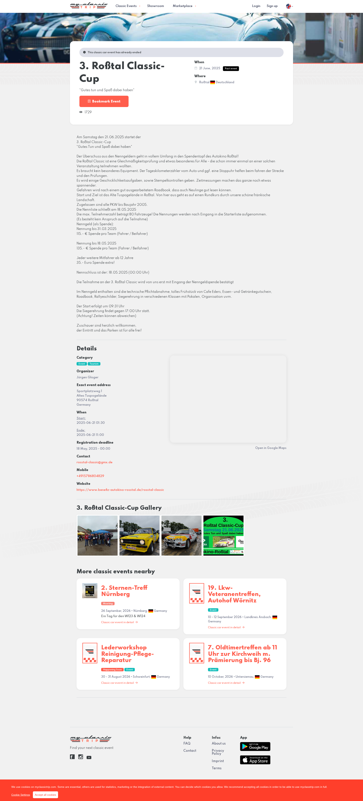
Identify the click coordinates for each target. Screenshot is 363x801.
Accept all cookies (45, 794)
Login (256, 6)
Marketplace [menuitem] (182, 6)
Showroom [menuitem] (155, 6)
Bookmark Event (106, 101)
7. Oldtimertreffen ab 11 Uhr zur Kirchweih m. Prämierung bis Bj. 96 (242, 654)
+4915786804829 (90, 476)
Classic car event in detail (117, 622)
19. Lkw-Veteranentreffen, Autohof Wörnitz (234, 594)
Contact (189, 750)
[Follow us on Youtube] (89, 758)
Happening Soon (112, 670)
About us (219, 743)
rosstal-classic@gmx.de (94, 462)
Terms (217, 768)
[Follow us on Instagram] (80, 758)
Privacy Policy (218, 752)
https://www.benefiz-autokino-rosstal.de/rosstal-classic (120, 490)
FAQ (186, 743)
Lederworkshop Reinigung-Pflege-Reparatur (127, 654)
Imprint (218, 761)
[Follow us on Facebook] (72, 758)
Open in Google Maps (270, 448)
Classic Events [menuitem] (126, 6)
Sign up (272, 6)
